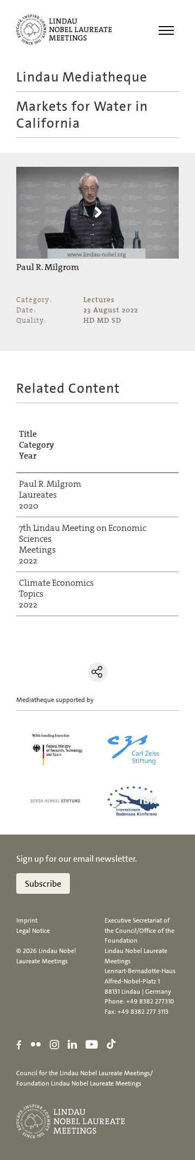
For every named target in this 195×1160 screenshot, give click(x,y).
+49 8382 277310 (150, 1001)
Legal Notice (33, 930)
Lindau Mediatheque (81, 77)
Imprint (26, 920)
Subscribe (43, 883)
